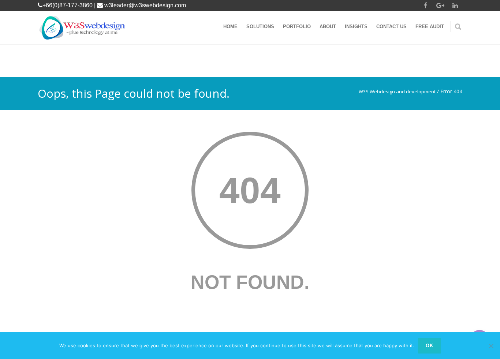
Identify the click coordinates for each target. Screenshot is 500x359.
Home (230, 26)
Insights (356, 26)
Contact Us (391, 26)
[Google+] (440, 5)
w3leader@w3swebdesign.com (145, 5)
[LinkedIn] (455, 5)
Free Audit (429, 26)
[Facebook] (425, 5)
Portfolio (297, 26)
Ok (429, 345)
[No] (491, 345)
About (328, 26)
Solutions (260, 26)
